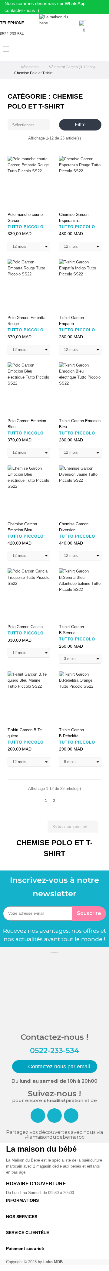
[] (14, 202)
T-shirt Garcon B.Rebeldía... (71, 733)
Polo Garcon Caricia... (27, 627)
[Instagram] (54, 1115)
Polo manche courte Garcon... (25, 217)
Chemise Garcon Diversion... (73, 527)
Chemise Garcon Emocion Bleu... (22, 527)
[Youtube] (71, 1115)
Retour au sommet (72, 826)
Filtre (80, 124)
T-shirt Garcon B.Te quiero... (25, 733)
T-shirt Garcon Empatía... (71, 320)
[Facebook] (38, 1115)
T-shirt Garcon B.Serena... (71, 630)
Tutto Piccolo (26, 227)
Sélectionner (29, 124)
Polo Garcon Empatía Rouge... (26, 320)
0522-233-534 (12, 34)
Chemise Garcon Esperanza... (73, 217)
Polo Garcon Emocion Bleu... (27, 424)
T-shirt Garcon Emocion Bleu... (80, 424)
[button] (54, 1066)
